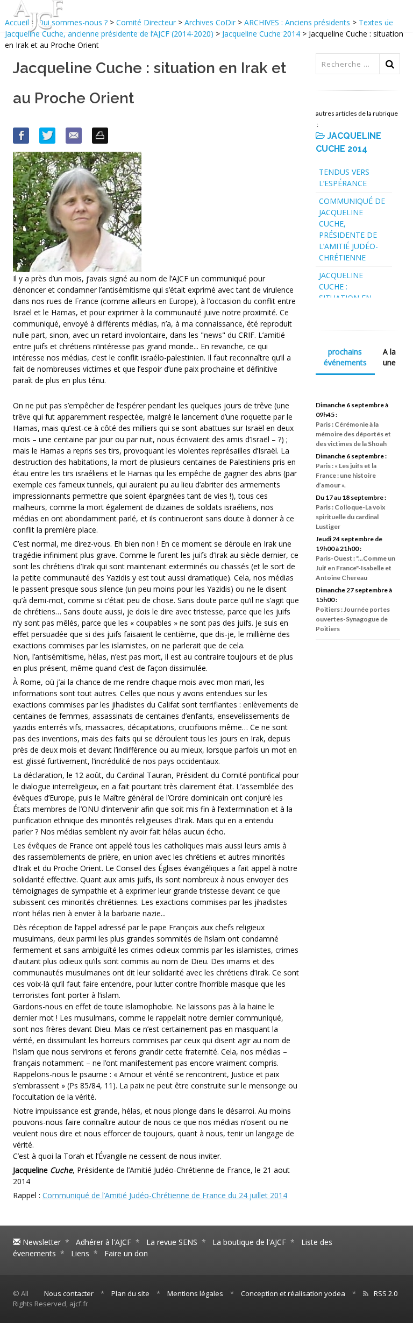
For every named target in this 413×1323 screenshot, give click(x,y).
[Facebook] (21, 136)
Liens (80, 1253)
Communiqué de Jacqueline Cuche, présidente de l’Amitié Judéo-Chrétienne (352, 229)
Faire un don (126, 1253)
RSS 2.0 (385, 1293)
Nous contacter (69, 1293)
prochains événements (345, 356)
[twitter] (47, 136)
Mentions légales (195, 1293)
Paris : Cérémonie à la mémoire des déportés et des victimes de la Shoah (353, 434)
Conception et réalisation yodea (293, 1293)
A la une (389, 356)
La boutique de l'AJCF (249, 1242)
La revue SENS (171, 1242)
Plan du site (130, 1293)
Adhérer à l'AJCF (103, 1242)
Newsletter (40, 1242)
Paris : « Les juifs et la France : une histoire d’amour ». (346, 475)
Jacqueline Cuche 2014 (261, 34)
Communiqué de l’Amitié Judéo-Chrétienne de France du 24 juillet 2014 (164, 1195)
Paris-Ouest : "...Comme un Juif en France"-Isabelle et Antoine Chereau (355, 568)
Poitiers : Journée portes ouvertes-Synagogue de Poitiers (353, 619)
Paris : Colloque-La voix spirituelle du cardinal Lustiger (350, 516)
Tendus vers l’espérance (344, 177)
